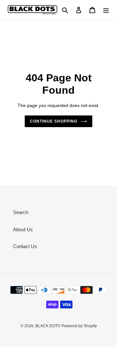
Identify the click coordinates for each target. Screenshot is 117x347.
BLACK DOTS (47, 326)
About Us (23, 229)
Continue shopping (53, 121)
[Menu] (106, 10)
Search (20, 212)
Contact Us (25, 246)
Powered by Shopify (79, 326)
